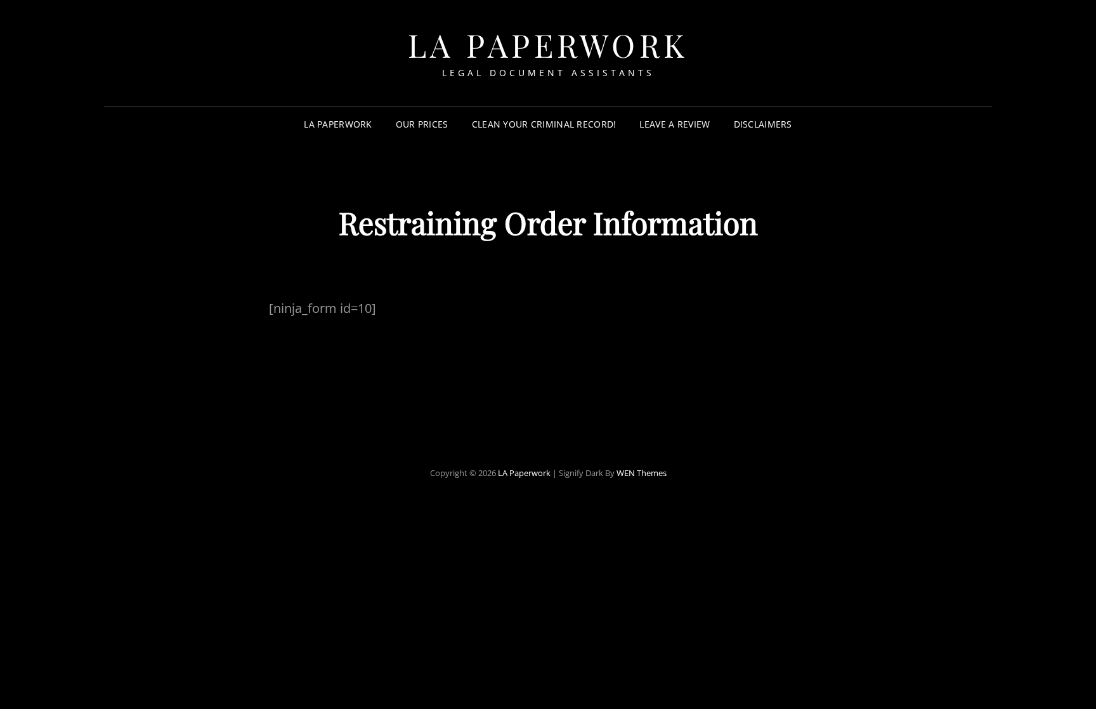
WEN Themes (641, 473)
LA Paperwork (548, 44)
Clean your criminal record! (544, 124)
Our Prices (422, 124)
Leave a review (674, 124)
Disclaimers (763, 124)
